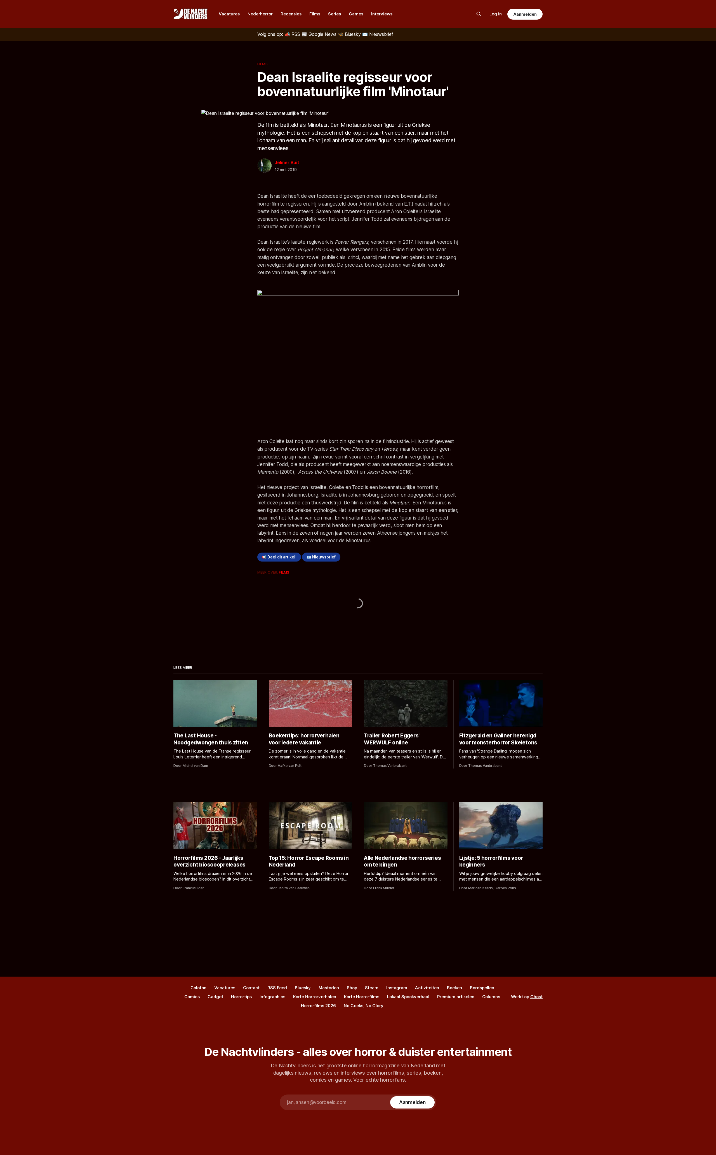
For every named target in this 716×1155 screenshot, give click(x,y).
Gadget (215, 996)
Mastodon (329, 987)
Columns (491, 996)
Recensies (291, 14)
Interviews (381, 14)
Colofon (198, 987)
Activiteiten (427, 987)
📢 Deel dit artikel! (279, 557)
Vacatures (229, 14)
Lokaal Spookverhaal (408, 996)
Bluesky (303, 987)
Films (314, 14)
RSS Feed (277, 987)
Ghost (536, 996)
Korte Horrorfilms (361, 996)
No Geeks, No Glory (363, 1005)
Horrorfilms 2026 (318, 1005)
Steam (371, 987)
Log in (495, 14)
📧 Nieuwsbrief (321, 557)
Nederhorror (260, 14)
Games (356, 14)
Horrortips (241, 996)
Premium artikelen (455, 996)
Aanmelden (525, 14)
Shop (352, 987)
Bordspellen (482, 987)
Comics (192, 996)
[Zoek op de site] (478, 14)
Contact (251, 987)
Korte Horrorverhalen (314, 996)
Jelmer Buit (287, 162)
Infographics (272, 996)
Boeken (454, 987)
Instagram (396, 987)
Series (334, 14)
